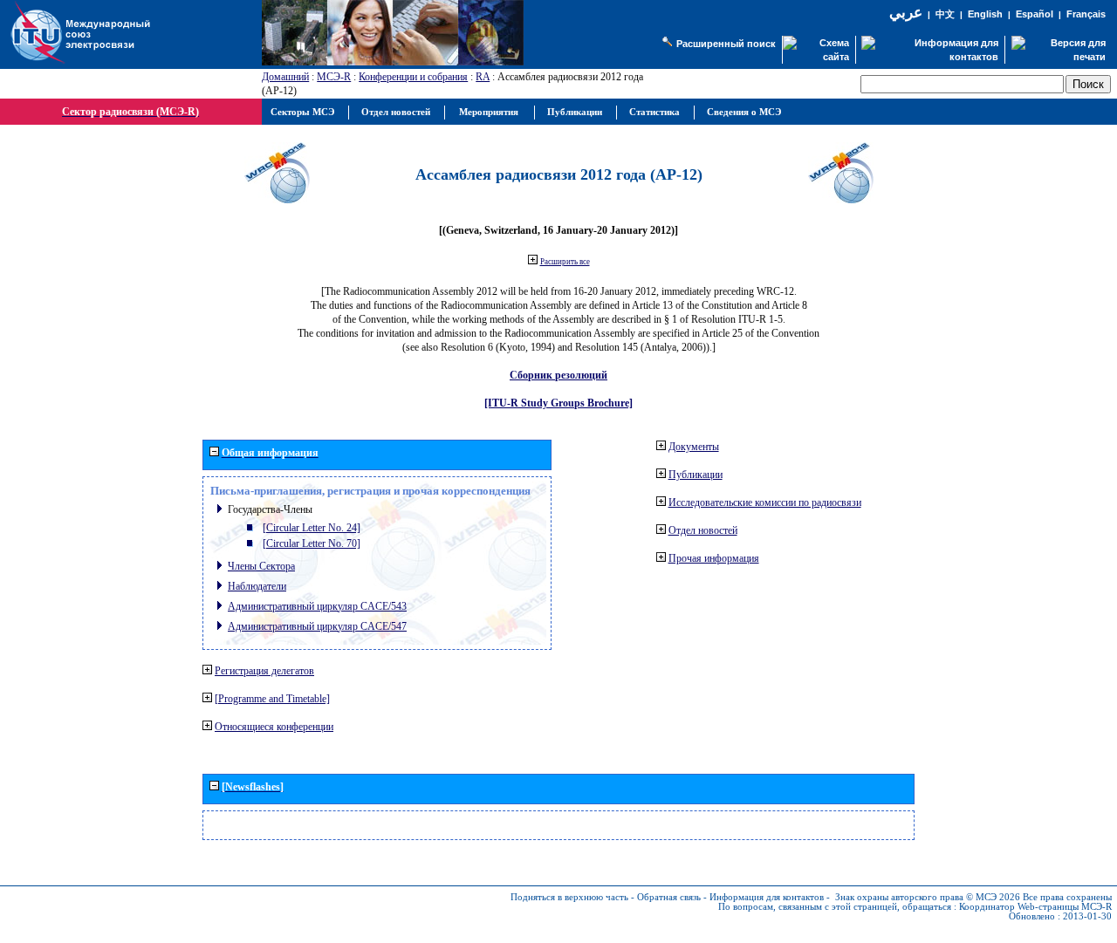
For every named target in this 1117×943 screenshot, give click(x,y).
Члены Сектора (261, 566)
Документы (693, 447)
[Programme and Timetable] (272, 699)
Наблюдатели (257, 586)
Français (1086, 14)
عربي (905, 12)
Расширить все (565, 261)
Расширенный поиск (726, 43)
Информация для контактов (766, 897)
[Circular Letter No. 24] (311, 528)
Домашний (285, 77)
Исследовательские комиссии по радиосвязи (764, 502)
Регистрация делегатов (264, 671)
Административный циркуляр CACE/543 (317, 606)
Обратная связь (669, 897)
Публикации (695, 474)
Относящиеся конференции (274, 727)
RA (483, 77)
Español (1034, 14)
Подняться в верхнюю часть (569, 897)
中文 (945, 14)
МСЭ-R (334, 77)
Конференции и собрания (413, 77)
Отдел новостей (702, 530)
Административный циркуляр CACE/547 (317, 626)
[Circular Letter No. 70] (311, 543)
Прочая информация (713, 558)
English (985, 14)
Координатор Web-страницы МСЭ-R (1035, 907)
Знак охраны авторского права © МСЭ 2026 (927, 897)
